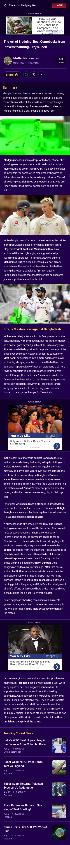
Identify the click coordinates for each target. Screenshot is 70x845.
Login (59, 5)
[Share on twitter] (34, 74)
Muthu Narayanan (26, 58)
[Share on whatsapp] (26, 74)
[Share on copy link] (41, 74)
